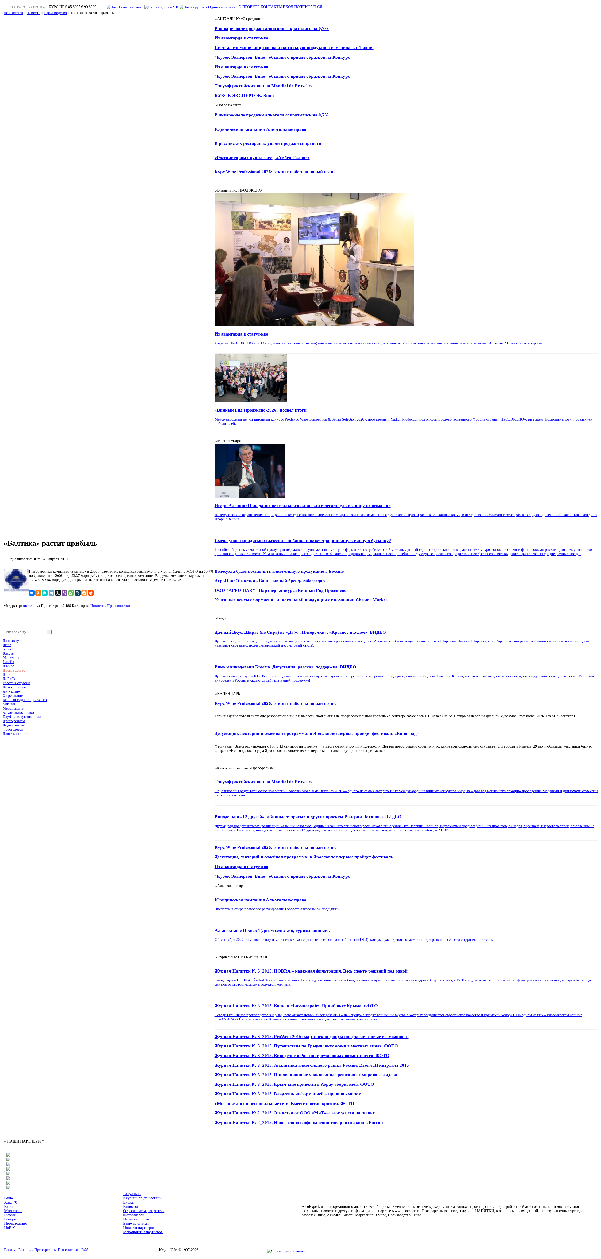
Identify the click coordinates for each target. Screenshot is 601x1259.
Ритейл (8, 662)
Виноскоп (131, 1207)
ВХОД (288, 7)
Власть (8, 653)
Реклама (10, 1250)
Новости (97, 606)
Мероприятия (13, 708)
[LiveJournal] (78, 593)
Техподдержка (69, 1250)
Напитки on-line (15, 734)
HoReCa (9, 679)
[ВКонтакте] (32, 593)
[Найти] (49, 632)
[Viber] (64, 593)
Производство (14, 670)
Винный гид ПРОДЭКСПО (25, 700)
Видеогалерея (14, 725)
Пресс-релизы (14, 721)
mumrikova (31, 606)
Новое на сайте (15, 687)
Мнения (9, 704)
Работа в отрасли (16, 683)
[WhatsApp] (71, 593)
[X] (58, 593)
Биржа (128, 1202)
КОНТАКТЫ (271, 7)
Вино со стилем (136, 1223)
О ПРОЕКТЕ (249, 7)
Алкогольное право (18, 712)
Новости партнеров (139, 1228)
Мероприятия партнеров (143, 1232)
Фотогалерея (13, 729)
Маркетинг (11, 658)
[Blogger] (84, 593)
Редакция (25, 1250)
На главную (12, 641)
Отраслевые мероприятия (143, 1211)
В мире (8, 666)
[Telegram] (51, 593)
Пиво (7, 674)
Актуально (11, 691)
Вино (7, 645)
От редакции (13, 696)
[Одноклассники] (38, 593)
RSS (84, 1250)
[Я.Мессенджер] (45, 593)
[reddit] (91, 593)
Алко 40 (9, 649)
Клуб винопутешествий (22, 717)
